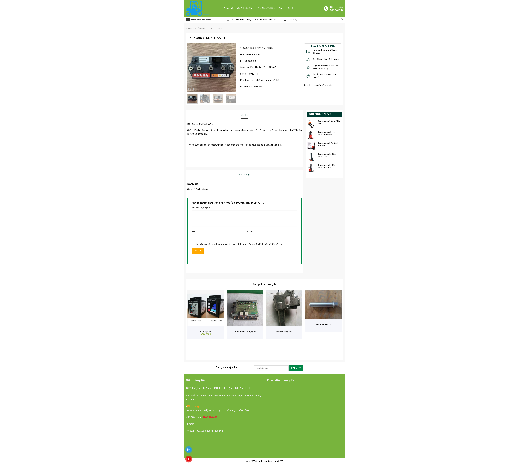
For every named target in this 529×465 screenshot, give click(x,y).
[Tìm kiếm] (342, 19)
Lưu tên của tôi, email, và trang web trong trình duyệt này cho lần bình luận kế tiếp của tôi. (239, 244)
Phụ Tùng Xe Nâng (215, 28)
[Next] (231, 68)
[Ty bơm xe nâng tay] (323, 304)
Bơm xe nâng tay (284, 331)
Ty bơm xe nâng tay (323, 324)
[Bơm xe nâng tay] (284, 308)
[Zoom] (191, 88)
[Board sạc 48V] (205, 308)
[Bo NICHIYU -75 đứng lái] (245, 308)
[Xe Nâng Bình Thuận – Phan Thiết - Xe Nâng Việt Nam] (202, 8)
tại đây (329, 85)
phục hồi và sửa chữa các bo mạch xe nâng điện (259, 144)
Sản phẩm (201, 28)
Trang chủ (190, 28)
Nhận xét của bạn (201, 208)
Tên (194, 231)
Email (250, 231)
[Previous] (191, 68)
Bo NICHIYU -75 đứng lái (245, 331)
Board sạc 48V (205, 331)
